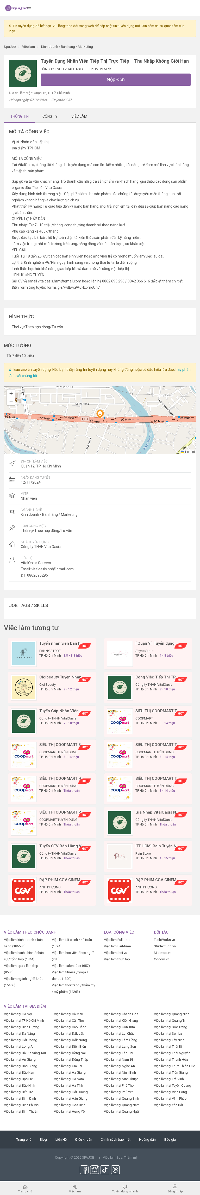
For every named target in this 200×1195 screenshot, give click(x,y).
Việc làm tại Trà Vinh (169, 1079)
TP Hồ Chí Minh (100, 69)
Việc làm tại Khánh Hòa (121, 1014)
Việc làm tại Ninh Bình (120, 1072)
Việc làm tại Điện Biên (70, 1046)
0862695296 (37, 575)
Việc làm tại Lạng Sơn (120, 1046)
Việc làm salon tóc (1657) (71, 966)
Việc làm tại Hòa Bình (69, 1105)
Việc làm (75, 1191)
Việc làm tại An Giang (20, 1059)
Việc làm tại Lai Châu (119, 1033)
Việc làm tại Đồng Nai (70, 1053)
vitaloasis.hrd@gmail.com (53, 569)
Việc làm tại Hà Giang (70, 1072)
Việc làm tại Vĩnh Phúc (170, 1098)
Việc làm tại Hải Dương (71, 1092)
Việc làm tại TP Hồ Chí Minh (24, 1020)
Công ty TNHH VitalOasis (62, 69)
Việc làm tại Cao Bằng (70, 1027)
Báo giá (170, 1139)
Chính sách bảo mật (115, 1139)
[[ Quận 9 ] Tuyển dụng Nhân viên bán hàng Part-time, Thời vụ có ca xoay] (119, 653)
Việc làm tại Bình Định (20, 1098)
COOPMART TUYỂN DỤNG (58, 752)
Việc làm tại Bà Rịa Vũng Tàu (25, 1053)
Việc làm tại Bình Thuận (21, 1111)
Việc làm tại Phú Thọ (119, 1085)
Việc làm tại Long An (19, 1046)
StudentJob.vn (165, 946)
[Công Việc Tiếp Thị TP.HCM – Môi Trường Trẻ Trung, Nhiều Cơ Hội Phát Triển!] (119, 687)
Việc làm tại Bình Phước (21, 1105)
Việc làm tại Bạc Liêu (19, 1079)
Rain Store (143, 853)
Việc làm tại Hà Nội (18, 1014)
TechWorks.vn (164, 940)
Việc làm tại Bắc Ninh (19, 1085)
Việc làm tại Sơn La (168, 1033)
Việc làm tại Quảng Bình (121, 1098)
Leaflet (189, 451)
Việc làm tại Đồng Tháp (71, 1059)
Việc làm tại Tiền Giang (171, 1072)
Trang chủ (23, 1139)
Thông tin (19, 116)
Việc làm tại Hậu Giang (71, 1098)
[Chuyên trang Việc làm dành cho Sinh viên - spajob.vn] (17, 8)
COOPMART (144, 718)
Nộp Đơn (116, 79)
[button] (100, 414)
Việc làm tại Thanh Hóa (171, 1059)
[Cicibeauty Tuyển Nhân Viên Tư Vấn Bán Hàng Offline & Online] (23, 687)
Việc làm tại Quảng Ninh (171, 1014)
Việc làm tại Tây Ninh (169, 1040)
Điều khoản (83, 1139)
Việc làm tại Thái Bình (169, 1046)
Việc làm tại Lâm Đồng (120, 1040)
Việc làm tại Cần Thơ (69, 1020)
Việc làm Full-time (117, 940)
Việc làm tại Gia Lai (68, 1066)
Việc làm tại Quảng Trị (170, 1020)
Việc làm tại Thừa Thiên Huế (174, 1066)
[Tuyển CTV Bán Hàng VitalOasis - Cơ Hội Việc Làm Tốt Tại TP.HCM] (23, 856)
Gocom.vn (161, 959)
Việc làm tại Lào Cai (118, 1053)
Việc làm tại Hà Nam (69, 1079)
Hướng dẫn (147, 1139)
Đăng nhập (175, 1191)
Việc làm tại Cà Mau (68, 1014)
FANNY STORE (50, 651)
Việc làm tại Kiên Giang (121, 1020)
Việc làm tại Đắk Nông (70, 1040)
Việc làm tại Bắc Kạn (19, 1072)
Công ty (50, 116)
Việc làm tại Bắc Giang (20, 1066)
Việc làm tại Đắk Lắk (69, 1033)
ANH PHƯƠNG (50, 887)
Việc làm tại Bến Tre (18, 1092)
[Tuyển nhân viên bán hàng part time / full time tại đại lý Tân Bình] (23, 653)
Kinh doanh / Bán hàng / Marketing (49, 514)
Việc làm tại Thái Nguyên (172, 1053)
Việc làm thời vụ (115, 953)
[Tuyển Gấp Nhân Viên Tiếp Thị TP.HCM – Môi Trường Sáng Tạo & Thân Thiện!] (23, 721)
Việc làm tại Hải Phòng (20, 1040)
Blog (43, 1139)
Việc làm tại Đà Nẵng (19, 1033)
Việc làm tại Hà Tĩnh (68, 1085)
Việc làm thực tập (117, 959)
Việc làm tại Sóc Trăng (170, 1027)
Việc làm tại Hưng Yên (70, 1111)
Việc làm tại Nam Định (120, 1059)
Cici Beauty (47, 684)
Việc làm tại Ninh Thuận (121, 1079)
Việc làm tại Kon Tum (119, 1027)
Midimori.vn (162, 953)
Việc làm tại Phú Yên (119, 1092)
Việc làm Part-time (117, 946)
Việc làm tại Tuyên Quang (172, 1085)
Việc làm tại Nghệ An (119, 1066)
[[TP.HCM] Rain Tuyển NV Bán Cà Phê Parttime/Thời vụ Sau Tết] (119, 856)
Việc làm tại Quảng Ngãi (122, 1111)
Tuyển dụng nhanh (125, 1191)
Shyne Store (144, 651)
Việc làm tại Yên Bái (168, 1105)
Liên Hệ (61, 1139)
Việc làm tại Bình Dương (21, 1027)
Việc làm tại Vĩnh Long (170, 1092)
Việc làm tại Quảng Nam (122, 1105)
